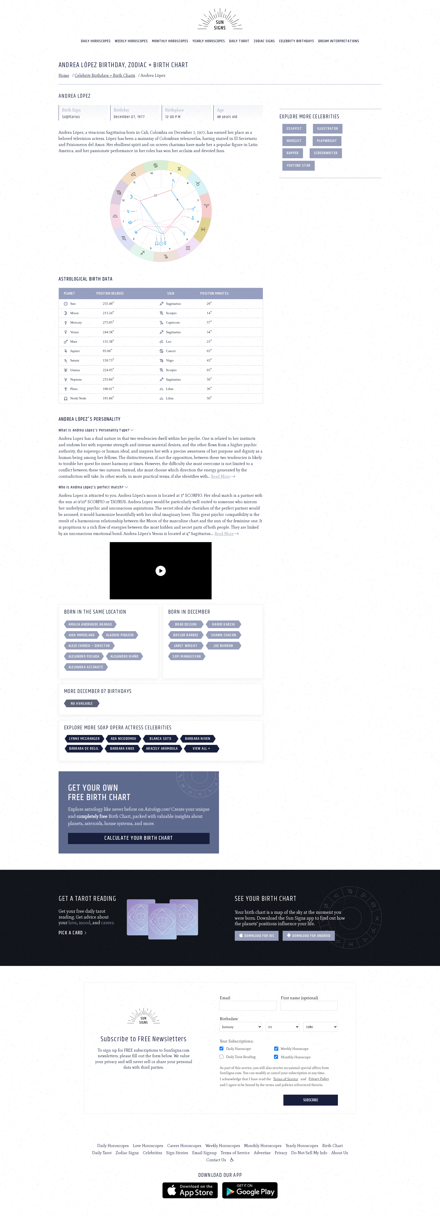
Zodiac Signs (264, 41)
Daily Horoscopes (96, 41)
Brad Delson (186, 624)
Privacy (281, 1152)
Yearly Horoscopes (209, 41)
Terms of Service (235, 1152)
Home (64, 75)
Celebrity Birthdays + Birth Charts (105, 75)
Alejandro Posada (83, 656)
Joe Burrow (223, 646)
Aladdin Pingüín (120, 635)
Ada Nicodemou (123, 738)
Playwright (327, 141)
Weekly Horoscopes (131, 41)
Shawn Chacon (223, 635)
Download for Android (311, 936)
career (107, 922)
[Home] (220, 19)
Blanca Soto (160, 738)
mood (84, 922)
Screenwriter (326, 153)
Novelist (294, 141)
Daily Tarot (239, 41)
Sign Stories (177, 1152)
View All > (201, 748)
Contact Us (216, 1159)
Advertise (262, 1152)
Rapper (293, 153)
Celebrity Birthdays (296, 41)
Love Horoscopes (148, 1145)
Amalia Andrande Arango (90, 624)
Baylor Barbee (186, 635)
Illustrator (327, 128)
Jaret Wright (186, 646)
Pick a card (71, 933)
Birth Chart (332, 1145)
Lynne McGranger (84, 738)
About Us (339, 1152)
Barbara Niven (198, 738)
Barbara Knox (122, 748)
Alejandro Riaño (125, 656)
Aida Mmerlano (82, 635)
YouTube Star (298, 165)
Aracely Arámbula (162, 748)
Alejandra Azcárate (85, 667)
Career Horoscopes (184, 1145)
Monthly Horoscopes (170, 41)
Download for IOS (258, 936)
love (72, 922)
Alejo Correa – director (89, 646)
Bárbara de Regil (84, 748)
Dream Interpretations (338, 41)
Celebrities (152, 1152)
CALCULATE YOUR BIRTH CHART (138, 838)
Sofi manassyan (187, 656)
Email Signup (204, 1152)
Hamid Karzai (223, 624)
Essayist (294, 128)
